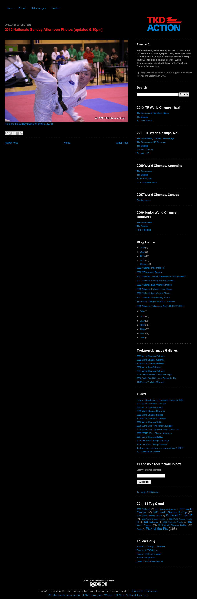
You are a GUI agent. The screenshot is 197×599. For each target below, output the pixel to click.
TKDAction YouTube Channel (150, 382)
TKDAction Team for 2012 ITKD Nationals (156, 302)
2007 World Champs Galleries (151, 371)
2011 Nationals (144, 509)
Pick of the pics (144, 230)
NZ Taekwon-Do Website (148, 452)
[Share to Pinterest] (21, 133)
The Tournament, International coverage (155, 138)
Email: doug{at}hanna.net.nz (150, 561)
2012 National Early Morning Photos (153, 297)
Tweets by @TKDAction (148, 492)
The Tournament (144, 171)
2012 (142, 260)
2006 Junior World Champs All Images (154, 374)
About (22, 8)
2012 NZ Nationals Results (149, 272)
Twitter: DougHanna (146, 558)
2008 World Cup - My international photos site (158, 429)
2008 (142, 329)
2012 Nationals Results (173, 522)
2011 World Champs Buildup (150, 415)
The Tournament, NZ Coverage (151, 142)
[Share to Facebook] (17, 133)
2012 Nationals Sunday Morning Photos (155, 280)
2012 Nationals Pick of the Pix (150, 268)
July (142, 311)
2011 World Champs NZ (179, 515)
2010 (142, 321)
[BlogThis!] (10, 133)
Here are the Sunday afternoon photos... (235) (29, 123)
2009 (142, 325)
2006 (142, 338)
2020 (142, 248)
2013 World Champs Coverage (151, 403)
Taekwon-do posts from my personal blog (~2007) (160, 448)
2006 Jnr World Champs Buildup (152, 444)
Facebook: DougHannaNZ (149, 554)
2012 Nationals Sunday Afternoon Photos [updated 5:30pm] (54, 29)
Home (10, 8)
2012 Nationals (151, 522)
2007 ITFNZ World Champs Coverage (154, 433)
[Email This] (6, 133)
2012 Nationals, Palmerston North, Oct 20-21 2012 (160, 306)
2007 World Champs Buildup (150, 437)
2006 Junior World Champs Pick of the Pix (156, 378)
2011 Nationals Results (165, 509)
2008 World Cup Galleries (149, 367)
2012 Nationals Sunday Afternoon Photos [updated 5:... (162, 276)
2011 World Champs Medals (149, 516)
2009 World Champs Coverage (151, 418)
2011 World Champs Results (153, 519)
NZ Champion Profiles (147, 182)
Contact (56, 8)
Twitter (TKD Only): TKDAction (151, 546)
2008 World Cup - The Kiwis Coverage (155, 426)
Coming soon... (144, 200)
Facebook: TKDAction (147, 550)
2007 (142, 333)
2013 (142, 256)
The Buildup (142, 117)
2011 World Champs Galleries (150, 360)
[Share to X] (14, 133)
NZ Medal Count (144, 178)
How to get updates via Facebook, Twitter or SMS (160, 400)
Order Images (38, 8)
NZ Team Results (145, 120)
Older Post (122, 142)
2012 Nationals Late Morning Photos (153, 293)
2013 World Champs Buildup (150, 407)
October (144, 264)
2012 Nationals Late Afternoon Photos (154, 285)
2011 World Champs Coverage (151, 411)
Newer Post (11, 142)
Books (139, 529)
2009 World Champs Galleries (151, 363)
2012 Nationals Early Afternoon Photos (155, 289)
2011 (142, 316)
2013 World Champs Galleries (151, 356)
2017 (142, 252)
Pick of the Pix (157, 529)
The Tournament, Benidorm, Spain (153, 113)
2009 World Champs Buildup (150, 422)
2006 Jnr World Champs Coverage (153, 440)
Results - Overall (145, 149)
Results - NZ (143, 153)
